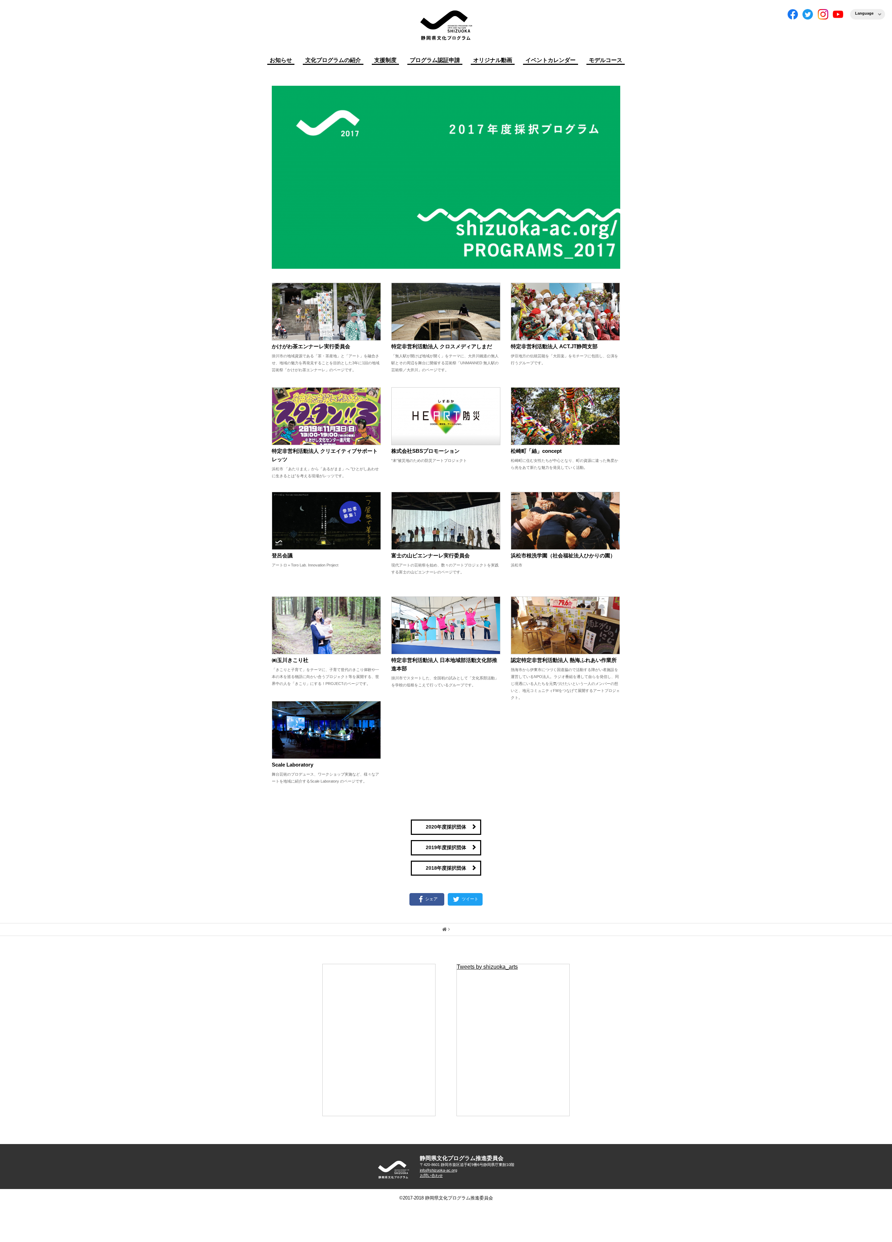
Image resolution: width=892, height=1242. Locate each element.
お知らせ (281, 60)
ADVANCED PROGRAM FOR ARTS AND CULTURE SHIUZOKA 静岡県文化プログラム (393, 1170)
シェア (431, 899)
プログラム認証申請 (435, 60)
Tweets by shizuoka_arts (487, 967)
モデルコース (605, 60)
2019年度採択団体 (446, 847)
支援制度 (385, 60)
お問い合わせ (431, 1175)
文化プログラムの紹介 (333, 60)
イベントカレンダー (550, 60)
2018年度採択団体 (446, 868)
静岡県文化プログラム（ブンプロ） (446, 25)
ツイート (469, 899)
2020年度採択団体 (446, 827)
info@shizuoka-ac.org (438, 1170)
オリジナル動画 (492, 60)
